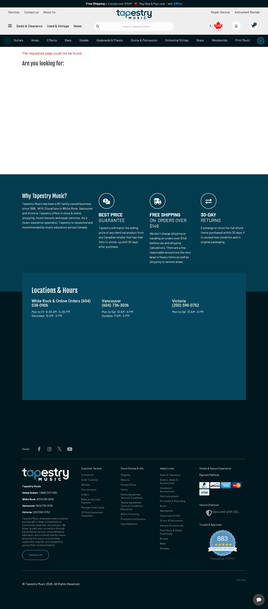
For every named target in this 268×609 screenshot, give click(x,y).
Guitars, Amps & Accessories (169, 481)
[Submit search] (97, 26)
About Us (49, 12)
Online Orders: (30, 492)
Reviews (164, 548)
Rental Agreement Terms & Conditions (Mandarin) (132, 506)
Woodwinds (219, 40)
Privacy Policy (128, 484)
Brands (164, 538)
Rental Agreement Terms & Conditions (132, 496)
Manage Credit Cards (92, 507)
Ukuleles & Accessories (167, 489)
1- (39, 492)
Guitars (18, 40)
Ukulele (84, 40)
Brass (200, 40)
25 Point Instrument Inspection (92, 514)
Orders (85, 494)
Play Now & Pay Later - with (160, 3)
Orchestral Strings (177, 40)
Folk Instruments (169, 496)
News (78, 26)
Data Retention (129, 523)
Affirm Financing (130, 514)
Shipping (125, 474)
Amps (35, 40)
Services (14, 12)
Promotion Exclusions (133, 519)
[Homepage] (134, 14)
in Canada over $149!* (109, 3)
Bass (68, 40)
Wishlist (85, 484)
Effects (52, 40)
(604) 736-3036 (37, 505)
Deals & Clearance (29, 26)
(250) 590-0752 (36, 512)
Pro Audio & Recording (172, 501)
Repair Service (220, 12)
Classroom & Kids (170, 515)
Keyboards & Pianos (110, 40)
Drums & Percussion (144, 40)
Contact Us (35, 554)
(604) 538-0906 (38, 499)
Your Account (88, 489)
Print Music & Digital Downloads (171, 532)
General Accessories (171, 525)
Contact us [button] (31, 12)
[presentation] (7, 40)
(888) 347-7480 (49, 492)
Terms (124, 489)
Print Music (242, 40)
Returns (125, 479)
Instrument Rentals (247, 12)
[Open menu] (10, 25)
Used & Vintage (58, 26)
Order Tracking (89, 479)
